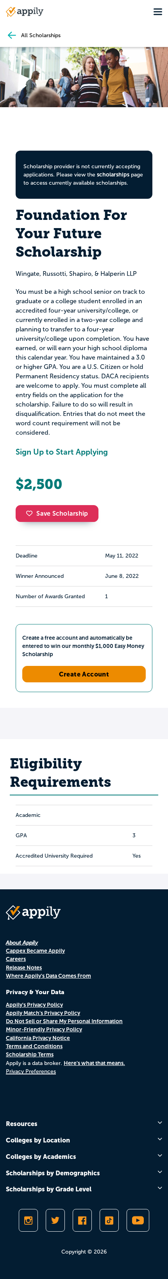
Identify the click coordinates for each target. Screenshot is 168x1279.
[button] (31, 513)
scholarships (113, 174)
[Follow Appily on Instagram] (28, 1220)
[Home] (24, 12)
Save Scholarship (62, 513)
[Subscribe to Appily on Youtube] (138, 1220)
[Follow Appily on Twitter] (55, 1220)
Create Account (84, 674)
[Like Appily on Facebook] (82, 1220)
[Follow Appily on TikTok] (109, 1220)
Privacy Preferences (31, 1071)
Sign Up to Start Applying (62, 452)
